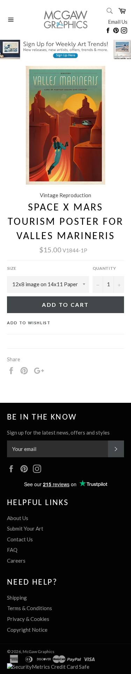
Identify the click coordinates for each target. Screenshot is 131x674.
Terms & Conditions (29, 608)
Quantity (104, 268)
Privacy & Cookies (28, 619)
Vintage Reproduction (65, 195)
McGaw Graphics (38, 651)
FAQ (12, 550)
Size (11, 268)
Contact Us (20, 539)
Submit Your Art (25, 528)
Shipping (17, 597)
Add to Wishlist (29, 322)
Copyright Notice (27, 630)
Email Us (118, 21)
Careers (16, 560)
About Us (17, 518)
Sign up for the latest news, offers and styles (58, 432)
